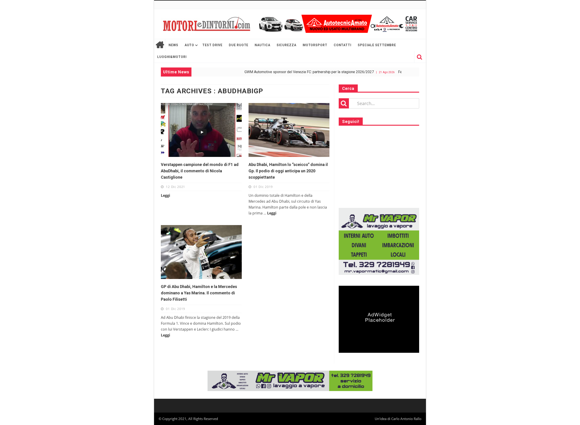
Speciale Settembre (377, 45)
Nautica (262, 45)
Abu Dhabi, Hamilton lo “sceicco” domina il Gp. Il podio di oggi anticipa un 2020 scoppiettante (288, 171)
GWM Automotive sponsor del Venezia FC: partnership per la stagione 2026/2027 (295, 72)
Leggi (165, 195)
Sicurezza (286, 45)
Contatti (342, 45)
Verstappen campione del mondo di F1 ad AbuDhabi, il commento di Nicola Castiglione (200, 171)
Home (159, 45)
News (173, 45)
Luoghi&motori (172, 57)
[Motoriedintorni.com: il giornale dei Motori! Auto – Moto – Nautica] (206, 24)
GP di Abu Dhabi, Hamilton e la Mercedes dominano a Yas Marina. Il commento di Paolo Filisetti (199, 293)
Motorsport (315, 45)
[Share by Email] (223, 146)
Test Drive (212, 45)
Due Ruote (238, 45)
